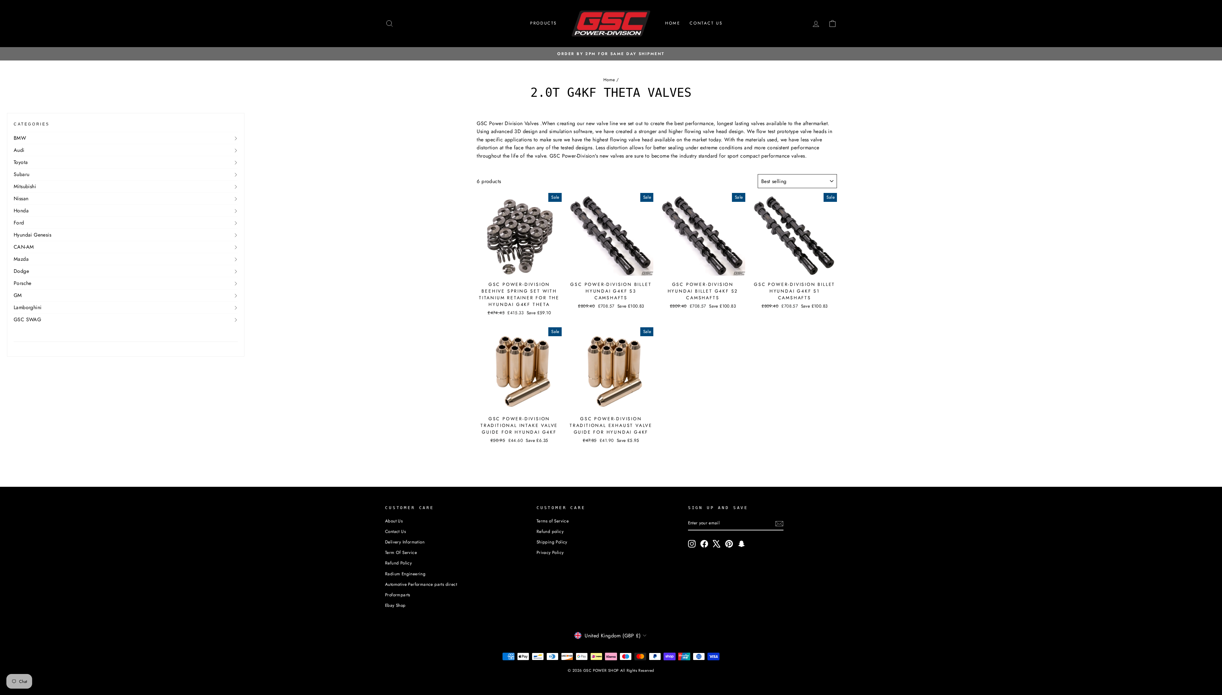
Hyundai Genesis (32, 234)
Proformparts (397, 595)
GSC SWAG (27, 319)
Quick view (519, 270)
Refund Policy (398, 563)
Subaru (21, 174)
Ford (19, 222)
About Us (394, 521)
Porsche (23, 283)
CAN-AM (24, 247)
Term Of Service (401, 552)
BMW (20, 138)
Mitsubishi (25, 186)
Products (543, 23)
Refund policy (550, 531)
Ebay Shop (395, 605)
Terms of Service (553, 521)
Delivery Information (405, 542)
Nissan (21, 198)
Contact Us (395, 531)
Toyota (21, 162)
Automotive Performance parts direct (421, 584)
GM (18, 295)
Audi (19, 150)
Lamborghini (27, 307)
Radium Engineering (405, 574)
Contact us (706, 23)
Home (672, 23)
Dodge (21, 271)
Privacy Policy (550, 552)
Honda (21, 210)
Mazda (21, 259)
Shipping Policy (552, 542)
